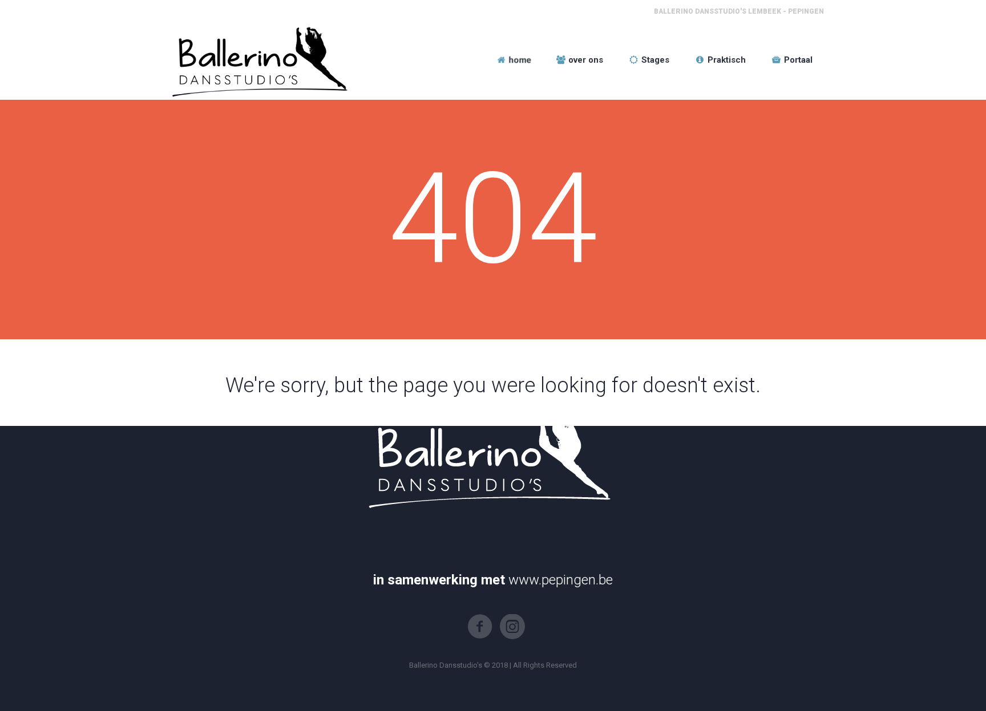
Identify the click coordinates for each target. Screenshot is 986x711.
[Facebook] (479, 626)
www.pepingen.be (560, 580)
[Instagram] (512, 626)
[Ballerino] (257, 60)
